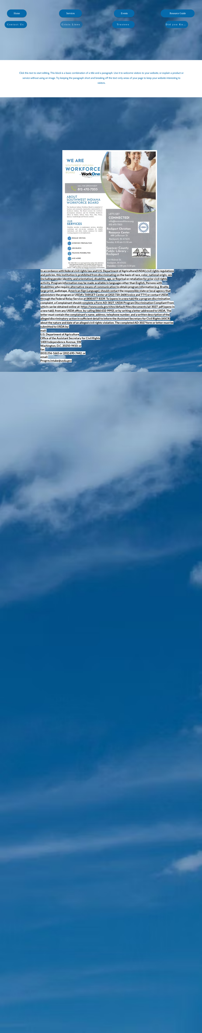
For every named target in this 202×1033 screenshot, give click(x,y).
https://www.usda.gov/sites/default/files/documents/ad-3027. (119, 306)
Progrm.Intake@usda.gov (56, 360)
